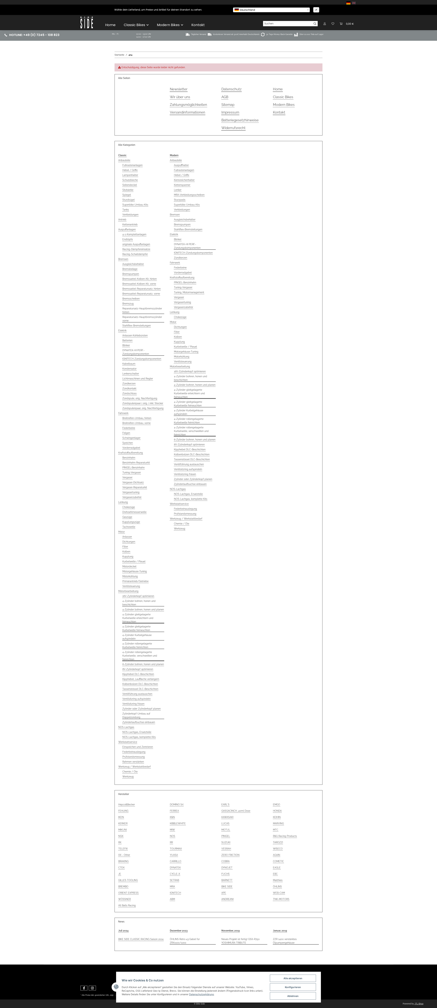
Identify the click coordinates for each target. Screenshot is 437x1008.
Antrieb (122, 219)
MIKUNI (122, 829)
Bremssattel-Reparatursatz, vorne (141, 293)
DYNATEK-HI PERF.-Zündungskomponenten (135, 352)
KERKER (123, 823)
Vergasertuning (130, 492)
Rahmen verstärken (133, 761)
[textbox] (271, 10)
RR (171, 842)
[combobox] (271, 9)
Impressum (230, 112)
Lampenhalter (130, 175)
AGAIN (276, 855)
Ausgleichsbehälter (133, 264)
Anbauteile (124, 160)
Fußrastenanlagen (132, 165)
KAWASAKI (227, 817)
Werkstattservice (127, 742)
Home (110, 24)
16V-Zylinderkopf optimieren (138, 596)
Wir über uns (180, 97)
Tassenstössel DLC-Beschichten (140, 689)
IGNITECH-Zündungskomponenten (141, 358)
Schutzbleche (130, 180)
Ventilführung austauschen (137, 694)
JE (119, 873)
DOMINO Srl (177, 804)
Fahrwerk (123, 413)
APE (223, 892)
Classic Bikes (283, 97)
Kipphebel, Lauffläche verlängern (140, 679)
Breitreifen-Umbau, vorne (136, 423)
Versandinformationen (187, 112)
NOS (172, 836)
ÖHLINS (277, 886)
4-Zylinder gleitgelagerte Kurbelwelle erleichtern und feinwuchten (137, 618)
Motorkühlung (130, 576)
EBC (275, 873)
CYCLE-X (175, 873)
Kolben (126, 551)
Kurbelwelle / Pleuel (133, 561)
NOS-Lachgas (126, 727)
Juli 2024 (123, 930)
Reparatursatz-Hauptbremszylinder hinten (142, 310)
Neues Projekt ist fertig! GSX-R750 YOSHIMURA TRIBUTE (240, 941)
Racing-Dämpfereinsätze (136, 249)
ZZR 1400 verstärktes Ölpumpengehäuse (285, 941)
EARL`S (225, 804)
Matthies (278, 880)
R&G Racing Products (285, 836)
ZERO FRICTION (230, 855)
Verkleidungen (130, 214)
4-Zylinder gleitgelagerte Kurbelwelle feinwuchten (136, 628)
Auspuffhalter (181, 165)
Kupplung (127, 556)
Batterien (127, 340)
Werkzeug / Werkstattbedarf (134, 766)
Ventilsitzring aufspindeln (136, 698)
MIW (172, 829)
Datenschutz (231, 89)
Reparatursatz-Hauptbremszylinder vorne (142, 319)
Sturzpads (179, 199)
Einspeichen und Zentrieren (137, 747)
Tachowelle (128, 526)
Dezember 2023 (179, 930)
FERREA (174, 810)
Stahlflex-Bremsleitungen (136, 325)
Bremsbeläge (129, 269)
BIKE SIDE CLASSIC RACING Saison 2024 (141, 939)
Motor (121, 531)
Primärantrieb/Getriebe (135, 581)
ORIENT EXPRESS (128, 892)
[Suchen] (315, 24)
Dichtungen (128, 541)
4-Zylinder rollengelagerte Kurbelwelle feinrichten (137, 645)
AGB (224, 97)
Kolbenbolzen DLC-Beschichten (140, 684)
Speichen (127, 442)
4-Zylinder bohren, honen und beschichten (139, 603)
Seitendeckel (129, 185)
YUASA (174, 855)
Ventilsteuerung (131, 586)
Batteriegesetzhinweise (240, 120)
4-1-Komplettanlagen (134, 234)
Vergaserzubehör (132, 497)
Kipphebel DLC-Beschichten (138, 674)
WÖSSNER (124, 899)
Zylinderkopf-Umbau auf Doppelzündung (136, 715)
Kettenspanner (182, 185)
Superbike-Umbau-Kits (135, 204)
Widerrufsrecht (233, 128)
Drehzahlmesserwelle (134, 512)
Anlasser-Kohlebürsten (135, 335)
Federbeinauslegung (133, 751)
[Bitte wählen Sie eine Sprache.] (348, 2)
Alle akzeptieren (293, 978)
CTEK (121, 867)
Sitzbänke (127, 190)
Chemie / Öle (130, 771)
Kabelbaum (128, 363)
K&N (172, 817)
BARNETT (226, 880)
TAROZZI (278, 842)
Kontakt (198, 24)
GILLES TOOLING (128, 880)
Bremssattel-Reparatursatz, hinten (141, 288)
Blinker (126, 345)
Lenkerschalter (130, 373)
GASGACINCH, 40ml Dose (235, 810)
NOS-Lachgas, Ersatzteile (136, 732)
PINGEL (225, 836)
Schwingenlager (131, 438)
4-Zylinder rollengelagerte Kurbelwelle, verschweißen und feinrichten (139, 656)
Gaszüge (127, 517)
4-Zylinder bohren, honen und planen (143, 609)
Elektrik (122, 330)
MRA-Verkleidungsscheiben (189, 194)
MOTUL (225, 829)
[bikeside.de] (86, 22)
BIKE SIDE (226, 886)
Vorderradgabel (131, 447)
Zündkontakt (129, 388)
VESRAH (226, 848)
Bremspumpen (130, 274)
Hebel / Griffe (130, 170)
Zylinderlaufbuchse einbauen (138, 722)
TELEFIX (123, 848)
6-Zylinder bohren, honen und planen (143, 664)
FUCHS (225, 873)
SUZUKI (225, 842)
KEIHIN (277, 817)
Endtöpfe (127, 239)
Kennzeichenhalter (184, 180)
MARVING (278, 823)
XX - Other (124, 855)
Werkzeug (128, 776)
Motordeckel (129, 566)
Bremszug (128, 303)
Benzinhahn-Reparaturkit (136, 462)
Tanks (125, 209)
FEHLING (123, 810)
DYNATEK (175, 867)
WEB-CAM (279, 892)
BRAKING (123, 861)
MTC (275, 829)
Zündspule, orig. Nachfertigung (139, 398)
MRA (172, 886)
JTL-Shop (418, 1004)
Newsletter (178, 89)
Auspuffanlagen (127, 229)
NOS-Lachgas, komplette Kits (139, 737)
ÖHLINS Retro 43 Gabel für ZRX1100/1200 (185, 941)
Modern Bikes (284, 105)
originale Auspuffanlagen (136, 244)
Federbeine (128, 428)
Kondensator (129, 368)
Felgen (126, 433)
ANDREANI (227, 899)
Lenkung (123, 502)
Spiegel (126, 194)
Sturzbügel (128, 199)
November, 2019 (230, 930)
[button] (325, 23)
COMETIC (278, 861)
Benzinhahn (128, 457)
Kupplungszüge (131, 522)
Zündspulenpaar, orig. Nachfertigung (143, 408)
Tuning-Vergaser (131, 472)
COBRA (225, 861)
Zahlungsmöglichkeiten (188, 105)
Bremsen (123, 259)
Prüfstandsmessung (133, 756)
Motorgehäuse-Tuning (134, 571)
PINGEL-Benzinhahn (133, 467)
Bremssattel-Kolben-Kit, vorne (139, 283)
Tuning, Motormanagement (189, 292)
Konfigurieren (293, 987)
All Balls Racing (127, 905)
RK (119, 842)
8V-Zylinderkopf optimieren (137, 669)
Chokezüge (128, 507)
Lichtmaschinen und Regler (137, 378)
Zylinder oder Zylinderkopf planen (141, 708)
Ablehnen (293, 996)
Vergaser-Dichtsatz (133, 482)
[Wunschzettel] (333, 23)
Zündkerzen (129, 383)
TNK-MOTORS (281, 899)
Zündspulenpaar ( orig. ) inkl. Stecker (142, 403)
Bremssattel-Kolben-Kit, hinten (139, 278)
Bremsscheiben (131, 298)
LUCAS (225, 823)
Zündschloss (129, 393)
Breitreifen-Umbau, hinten (136, 418)
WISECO (278, 848)
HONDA (277, 810)
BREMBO (123, 886)
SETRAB (174, 880)
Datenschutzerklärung (201, 994)
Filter (125, 546)
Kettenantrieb (130, 224)
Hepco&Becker (126, 804)
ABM (172, 899)
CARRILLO (175, 861)
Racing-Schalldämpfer (135, 254)
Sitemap (227, 105)
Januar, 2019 (280, 930)
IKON (121, 817)
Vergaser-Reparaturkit (134, 487)
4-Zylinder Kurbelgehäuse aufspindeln (137, 637)
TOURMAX (176, 848)
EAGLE (277, 867)
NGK (120, 836)
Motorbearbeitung (128, 591)
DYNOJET (226, 867)
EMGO (276, 804)
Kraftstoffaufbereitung (130, 452)
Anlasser (127, 536)
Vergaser (127, 477)
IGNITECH (175, 892)
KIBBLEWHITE (178, 823)
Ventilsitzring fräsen (133, 703)
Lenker (177, 190)
